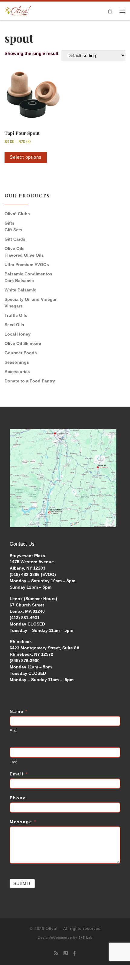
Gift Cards (15, 239)
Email (19, 774)
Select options (26, 157)
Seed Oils (14, 324)
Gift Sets (13, 229)
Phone (18, 797)
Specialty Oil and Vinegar (31, 299)
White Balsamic (20, 290)
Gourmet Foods (21, 352)
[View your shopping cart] (110, 11)
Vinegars (14, 306)
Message (23, 821)
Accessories (17, 371)
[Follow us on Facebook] (74, 953)
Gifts (10, 223)
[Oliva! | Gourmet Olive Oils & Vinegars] (18, 10)
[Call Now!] (65, 953)
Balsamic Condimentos (28, 273)
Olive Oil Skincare (23, 343)
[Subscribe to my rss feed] (56, 953)
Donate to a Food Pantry (30, 381)
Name (19, 711)
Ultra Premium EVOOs (27, 264)
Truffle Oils (16, 315)
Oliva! (52, 928)
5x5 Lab (86, 937)
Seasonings (17, 362)
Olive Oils (14, 248)
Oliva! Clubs (17, 213)
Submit (22, 883)
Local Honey (18, 334)
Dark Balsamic (19, 280)
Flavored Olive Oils (24, 255)
